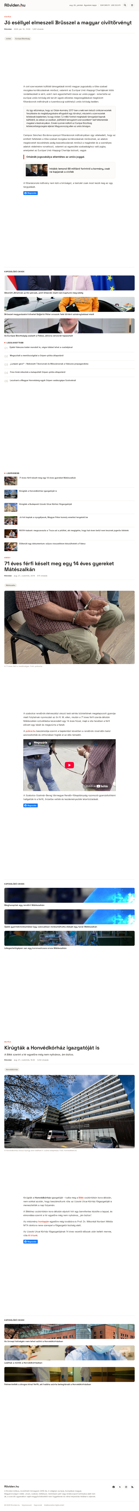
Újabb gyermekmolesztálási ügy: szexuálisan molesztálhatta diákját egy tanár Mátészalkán (50, 926)
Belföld (7, 1042)
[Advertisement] (69, 63)
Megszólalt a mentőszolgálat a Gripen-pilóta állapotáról (37, 355)
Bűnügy (7, 558)
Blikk (81, 1197)
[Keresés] (125, 5)
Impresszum (27, 1505)
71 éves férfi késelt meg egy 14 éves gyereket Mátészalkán (47, 478)
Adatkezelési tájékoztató (54, 1505)
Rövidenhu (14, 5)
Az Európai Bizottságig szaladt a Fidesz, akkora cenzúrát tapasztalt (38, 335)
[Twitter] (120, 1487)
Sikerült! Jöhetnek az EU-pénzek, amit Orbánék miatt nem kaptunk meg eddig (43, 293)
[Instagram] (126, 1487)
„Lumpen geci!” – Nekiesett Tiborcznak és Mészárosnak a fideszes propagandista (49, 364)
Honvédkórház (12, 1069)
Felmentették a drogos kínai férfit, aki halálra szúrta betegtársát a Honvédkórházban (47, 1384)
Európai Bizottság (22, 39)
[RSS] (132, 1487)
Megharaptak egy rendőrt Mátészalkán (24, 905)
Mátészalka (10, 585)
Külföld (7, 17)
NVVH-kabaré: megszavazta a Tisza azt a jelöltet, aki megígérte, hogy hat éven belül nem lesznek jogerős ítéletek (74, 530)
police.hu (31, 731)
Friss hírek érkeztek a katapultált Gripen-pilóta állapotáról (37, 372)
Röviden (8, 29)
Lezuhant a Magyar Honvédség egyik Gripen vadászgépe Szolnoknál (43, 380)
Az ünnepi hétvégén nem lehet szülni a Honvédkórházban (33, 1341)
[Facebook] (113, 1487)
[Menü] (132, 5)
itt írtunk (32, 1235)
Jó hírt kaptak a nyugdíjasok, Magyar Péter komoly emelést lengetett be (53, 517)
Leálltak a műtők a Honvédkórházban (23, 1362)
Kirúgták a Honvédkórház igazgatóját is (38, 491)
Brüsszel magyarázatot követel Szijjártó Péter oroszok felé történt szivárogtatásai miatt (49, 314)
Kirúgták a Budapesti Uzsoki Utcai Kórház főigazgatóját (45, 504)
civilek (8, 39)
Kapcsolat (38, 1505)
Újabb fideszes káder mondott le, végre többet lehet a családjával (41, 347)
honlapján (43, 1221)
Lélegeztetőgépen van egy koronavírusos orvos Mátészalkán (35, 948)
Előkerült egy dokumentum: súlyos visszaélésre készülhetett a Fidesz (52, 543)
